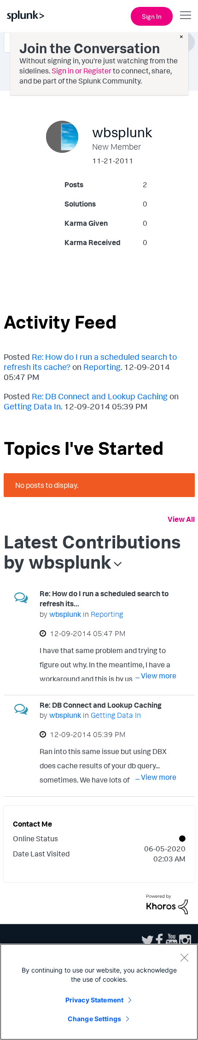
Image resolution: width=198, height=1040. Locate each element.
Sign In (152, 16)
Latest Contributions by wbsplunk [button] (92, 551)
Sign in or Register (81, 70)
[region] (99, 992)
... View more (155, 675)
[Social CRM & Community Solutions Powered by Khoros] (167, 903)
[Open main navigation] (185, 15)
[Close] (184, 957)
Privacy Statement (94, 1000)
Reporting (102, 367)
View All (181, 519)
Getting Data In (32, 406)
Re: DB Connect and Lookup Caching (100, 396)
